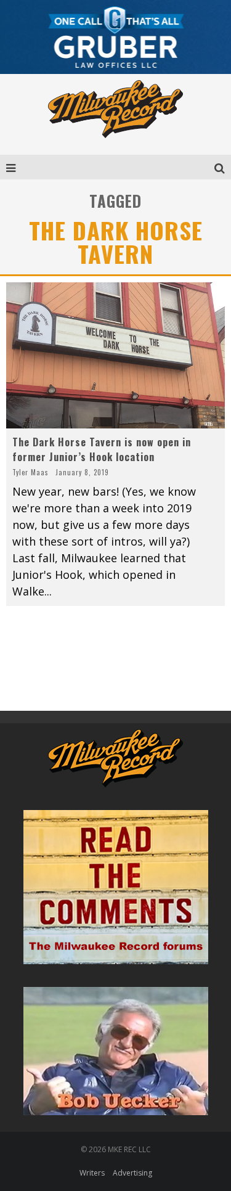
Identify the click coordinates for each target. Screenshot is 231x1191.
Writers (92, 1173)
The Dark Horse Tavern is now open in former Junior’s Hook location (101, 449)
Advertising (132, 1173)
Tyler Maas (30, 472)
